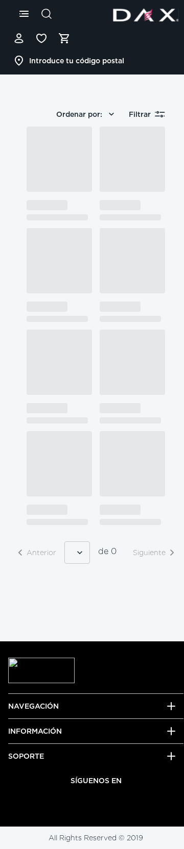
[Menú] (24, 14)
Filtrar (140, 114)
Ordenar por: (79, 114)
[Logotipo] (145, 15)
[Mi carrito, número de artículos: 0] (64, 38)
